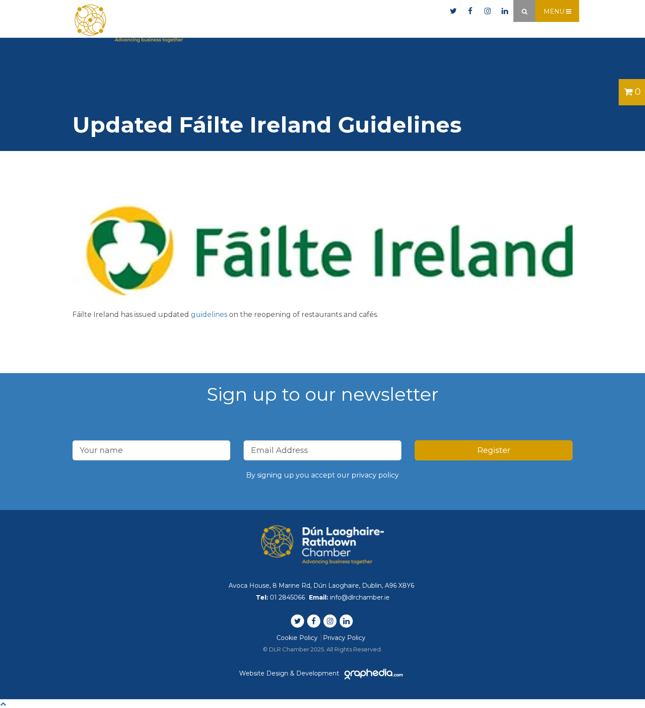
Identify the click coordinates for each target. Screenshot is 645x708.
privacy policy (375, 475)
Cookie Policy (297, 638)
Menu (555, 11)
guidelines (209, 314)
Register (493, 450)
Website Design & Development (290, 673)
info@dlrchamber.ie (405, 11)
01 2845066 (332, 11)
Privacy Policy (344, 638)
